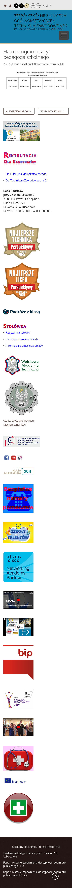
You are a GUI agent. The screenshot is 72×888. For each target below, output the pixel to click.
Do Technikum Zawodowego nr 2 (26, 180)
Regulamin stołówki (18, 332)
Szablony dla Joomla (24, 846)
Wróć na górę (55, 876)
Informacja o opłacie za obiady (24, 345)
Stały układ (33, 5)
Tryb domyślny (5, 5)
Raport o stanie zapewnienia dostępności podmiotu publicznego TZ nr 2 (34, 873)
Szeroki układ (38, 5)
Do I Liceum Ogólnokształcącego (26, 174)
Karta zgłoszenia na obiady (22, 339)
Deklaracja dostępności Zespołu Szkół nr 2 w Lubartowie (30, 854)
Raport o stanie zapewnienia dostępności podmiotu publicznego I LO (34, 864)
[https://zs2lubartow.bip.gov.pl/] (18, 662)
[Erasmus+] (15, 780)
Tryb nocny (10, 5)
